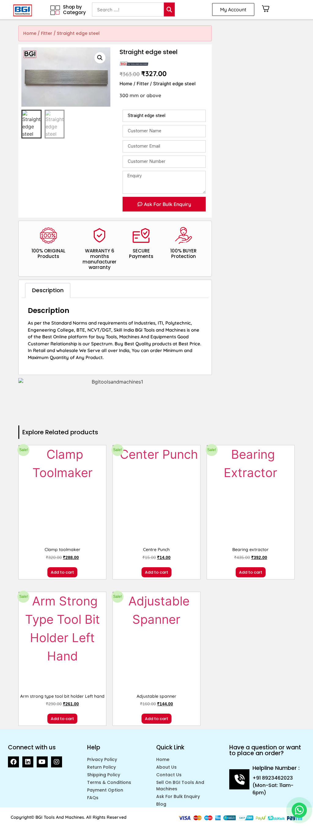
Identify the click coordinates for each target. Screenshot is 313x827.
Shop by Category (74, 10)
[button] (99, 57)
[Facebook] (13, 761)
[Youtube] (42, 761)
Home (29, 33)
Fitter (46, 33)
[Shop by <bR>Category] (55, 10)
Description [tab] (48, 290)
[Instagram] (56, 761)
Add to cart (62, 572)
